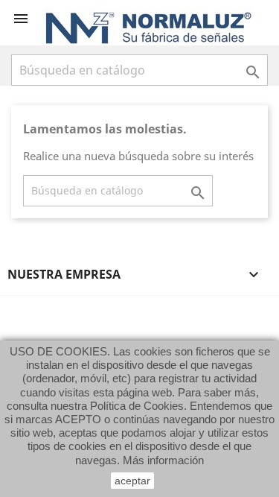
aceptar (132, 481)
